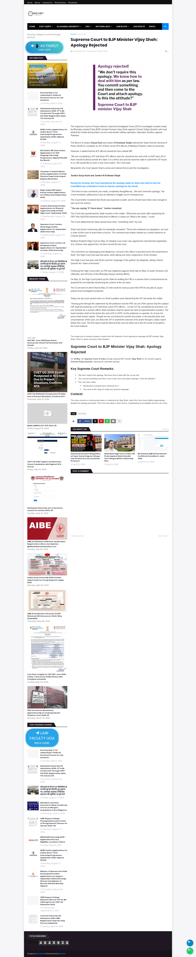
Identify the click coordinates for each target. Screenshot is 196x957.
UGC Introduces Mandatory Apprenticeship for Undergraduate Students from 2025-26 (43, 712)
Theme (62, 953)
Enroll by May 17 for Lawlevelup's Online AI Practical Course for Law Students (51, 96)
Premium (40, 953)
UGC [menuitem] (87, 26)
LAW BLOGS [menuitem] (121, 26)
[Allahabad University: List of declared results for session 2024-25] (47, 505)
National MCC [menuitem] (103, 26)
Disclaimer (72, 2)
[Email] (113, 421)
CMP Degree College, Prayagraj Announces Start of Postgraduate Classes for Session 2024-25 (53, 822)
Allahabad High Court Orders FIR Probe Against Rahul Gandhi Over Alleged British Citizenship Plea (119, 457)
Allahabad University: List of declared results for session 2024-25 (45, 509)
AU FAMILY (46, 47)
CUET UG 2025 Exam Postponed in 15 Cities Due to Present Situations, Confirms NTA (46, 395)
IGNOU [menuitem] (152, 26)
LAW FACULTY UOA (42, 737)
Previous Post (78, 536)
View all (165, 429)
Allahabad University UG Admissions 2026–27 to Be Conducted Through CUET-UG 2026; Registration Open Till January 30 (53, 113)
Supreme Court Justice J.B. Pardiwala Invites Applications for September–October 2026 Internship (53, 247)
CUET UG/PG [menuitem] (45, 26)
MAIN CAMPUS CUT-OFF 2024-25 (41, 425)
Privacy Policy (60, 2)
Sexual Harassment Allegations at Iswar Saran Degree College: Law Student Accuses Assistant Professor (86, 457)
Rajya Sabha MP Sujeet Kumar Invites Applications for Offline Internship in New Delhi (53, 194)
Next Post (163, 536)
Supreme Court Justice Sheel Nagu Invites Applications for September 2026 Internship (53, 228)
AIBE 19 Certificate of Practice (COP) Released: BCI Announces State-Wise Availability (44, 616)
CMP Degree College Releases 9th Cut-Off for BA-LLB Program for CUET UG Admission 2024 (53, 901)
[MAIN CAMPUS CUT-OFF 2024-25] (47, 423)
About (37, 2)
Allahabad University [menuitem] (68, 26)
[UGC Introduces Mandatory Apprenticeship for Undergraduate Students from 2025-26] (47, 707)
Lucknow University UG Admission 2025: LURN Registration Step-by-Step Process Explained (52, 919)
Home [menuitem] (32, 26)
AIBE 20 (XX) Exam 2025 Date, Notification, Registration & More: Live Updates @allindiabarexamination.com (46, 544)
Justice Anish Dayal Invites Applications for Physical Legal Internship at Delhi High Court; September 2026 (53, 210)
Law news (82, 34)
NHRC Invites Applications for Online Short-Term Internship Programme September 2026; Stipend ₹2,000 (53, 134)
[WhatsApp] (107, 421)
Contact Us (47, 2)
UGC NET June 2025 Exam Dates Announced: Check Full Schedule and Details (44, 343)
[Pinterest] (101, 421)
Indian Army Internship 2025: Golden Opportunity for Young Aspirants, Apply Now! (45, 580)
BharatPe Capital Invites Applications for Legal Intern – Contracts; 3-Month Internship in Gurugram (46, 74)
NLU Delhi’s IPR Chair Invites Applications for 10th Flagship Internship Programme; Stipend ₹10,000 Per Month (53, 155)
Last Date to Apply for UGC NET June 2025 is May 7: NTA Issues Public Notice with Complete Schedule (46, 676)
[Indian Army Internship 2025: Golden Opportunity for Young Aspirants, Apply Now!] (47, 575)
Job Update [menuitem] (139, 26)
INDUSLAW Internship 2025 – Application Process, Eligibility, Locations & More (53, 839)
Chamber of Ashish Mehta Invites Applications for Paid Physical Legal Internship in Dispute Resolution (53, 175)
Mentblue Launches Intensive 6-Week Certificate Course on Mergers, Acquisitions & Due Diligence (53, 806)
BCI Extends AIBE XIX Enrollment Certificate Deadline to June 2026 (152, 456)
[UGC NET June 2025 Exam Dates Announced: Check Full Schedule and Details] (47, 335)
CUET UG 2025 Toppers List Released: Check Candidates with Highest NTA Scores (44, 464)
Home (29, 2)
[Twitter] (95, 421)
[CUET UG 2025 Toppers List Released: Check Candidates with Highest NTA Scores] (47, 459)
